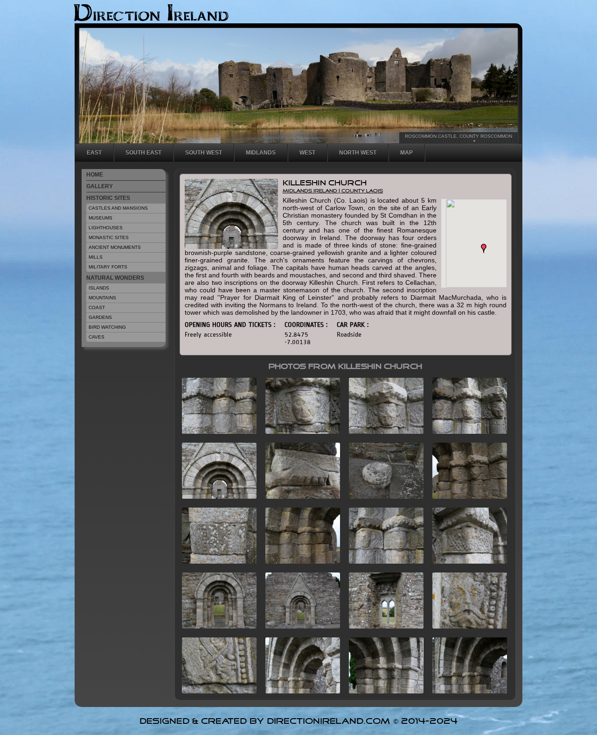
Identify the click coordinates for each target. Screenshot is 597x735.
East (94, 152)
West (307, 152)
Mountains (102, 297)
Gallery (99, 186)
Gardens (100, 317)
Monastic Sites (109, 237)
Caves (96, 336)
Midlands (261, 152)
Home (94, 174)
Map (406, 152)
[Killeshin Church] (216, 431)
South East (143, 152)
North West (357, 152)
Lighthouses (106, 227)
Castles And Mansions (118, 208)
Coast (97, 307)
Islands (99, 287)
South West (203, 152)
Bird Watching (107, 327)
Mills (96, 257)
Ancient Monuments (115, 247)
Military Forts (108, 266)
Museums (100, 217)
